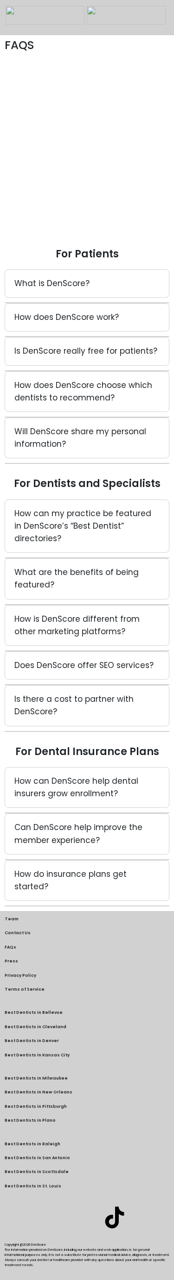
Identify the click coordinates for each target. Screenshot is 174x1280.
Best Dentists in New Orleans (38, 1092)
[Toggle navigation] (12, 29)
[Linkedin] (59, 1217)
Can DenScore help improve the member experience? (78, 833)
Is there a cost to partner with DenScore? (74, 705)
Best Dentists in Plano (30, 1120)
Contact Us (18, 933)
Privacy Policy (20, 975)
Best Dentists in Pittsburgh (36, 1106)
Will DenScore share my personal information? (80, 438)
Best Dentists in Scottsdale (37, 1171)
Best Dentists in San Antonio (37, 1158)
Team (12, 919)
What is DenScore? (52, 283)
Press (11, 961)
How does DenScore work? (66, 317)
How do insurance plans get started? (70, 880)
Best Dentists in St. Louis (33, 1186)
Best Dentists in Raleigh (32, 1144)
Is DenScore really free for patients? (85, 350)
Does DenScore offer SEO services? (84, 665)
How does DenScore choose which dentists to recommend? (83, 391)
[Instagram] (87, 1217)
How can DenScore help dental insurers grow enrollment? (76, 787)
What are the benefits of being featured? (76, 578)
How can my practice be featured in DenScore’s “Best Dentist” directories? (82, 526)
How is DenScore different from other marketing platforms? (77, 625)
